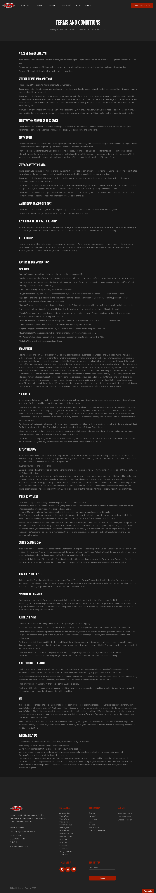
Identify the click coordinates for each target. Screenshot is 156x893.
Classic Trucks (64, 822)
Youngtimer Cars (65, 851)
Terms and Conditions (97, 831)
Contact (88, 5)
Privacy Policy (94, 828)
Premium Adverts (65, 837)
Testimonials (66, 5)
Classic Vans (64, 819)
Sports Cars (63, 849)
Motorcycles (64, 828)
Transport (52, 5)
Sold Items (63, 854)
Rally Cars (63, 843)
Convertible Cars (65, 825)
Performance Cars (66, 834)
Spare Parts (64, 846)
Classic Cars (64, 816)
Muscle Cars (64, 831)
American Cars (64, 813)
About (78, 5)
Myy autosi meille (142, 5)
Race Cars (63, 840)
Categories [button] (24, 5)
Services (39, 5)
